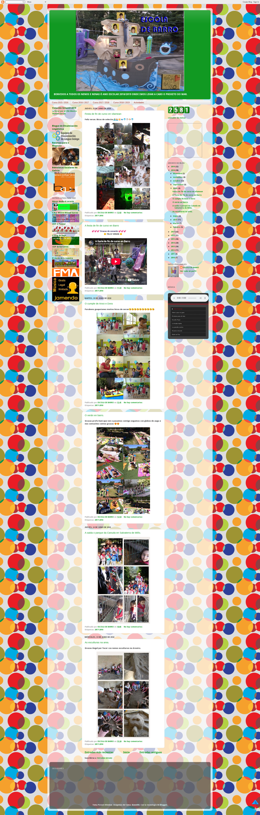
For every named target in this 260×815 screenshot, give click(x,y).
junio (175, 188)
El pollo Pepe (176, 320)
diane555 (135, 805)
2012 (173, 250)
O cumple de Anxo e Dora (99, 303)
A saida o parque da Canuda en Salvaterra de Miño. (113, 532)
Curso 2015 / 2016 (60, 102)
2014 (173, 243)
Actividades (139, 102)
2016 (173, 235)
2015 (173, 239)
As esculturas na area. (97, 642)
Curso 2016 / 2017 (80, 102)
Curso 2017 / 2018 (101, 102)
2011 (173, 254)
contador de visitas (177, 118)
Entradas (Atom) (104, 758)
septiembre (178, 185)
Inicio (126, 752)
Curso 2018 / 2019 (121, 102)
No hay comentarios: (133, 213)
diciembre (177, 173)
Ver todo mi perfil (188, 271)
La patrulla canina (177, 327)
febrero (177, 227)
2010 (173, 257)
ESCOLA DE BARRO (191, 267)
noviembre (178, 177)
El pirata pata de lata (178, 316)
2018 (173, 170)
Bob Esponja (178, 309)
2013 (173, 246)
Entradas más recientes (99, 752)
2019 (173, 166)
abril (175, 220)
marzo (176, 223)
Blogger (163, 805)
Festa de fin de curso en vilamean (103, 114)
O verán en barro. (94, 415)
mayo (175, 216)
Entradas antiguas (150, 752)
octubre (177, 181)
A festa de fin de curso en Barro (102, 225)
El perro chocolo (177, 331)
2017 (173, 232)
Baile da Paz (176, 334)
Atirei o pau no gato (178, 312)
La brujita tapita (177, 323)
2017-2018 (99, 216)
